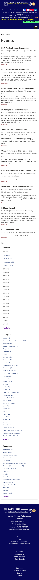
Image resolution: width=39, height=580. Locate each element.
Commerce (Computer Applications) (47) (14, 463)
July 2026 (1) (7, 255)
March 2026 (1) (8, 258)
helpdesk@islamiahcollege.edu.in (21, 529)
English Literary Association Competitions (17, 88)
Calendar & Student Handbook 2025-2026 (19, 543)
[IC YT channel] (30, 10)
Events (19, 573)
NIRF (12, 12)
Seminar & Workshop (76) (10, 403)
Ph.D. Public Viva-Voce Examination (15, 48)
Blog (19, 539)
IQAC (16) (5, 384)
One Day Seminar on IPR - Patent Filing (16, 151)
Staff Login (12, 10)
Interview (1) (6, 379)
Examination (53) (7, 368)
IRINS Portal (13, 17)
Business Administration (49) (11, 455)
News (20, 575)
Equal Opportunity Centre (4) (11, 365)
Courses (19, 552)
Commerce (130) (7, 460)
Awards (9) (6, 417)
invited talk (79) (7, 381)
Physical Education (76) (9, 485)
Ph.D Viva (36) (7, 419)
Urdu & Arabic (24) (8, 493)
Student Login (5, 10)
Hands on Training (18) (9, 370)
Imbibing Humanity (8, 208)
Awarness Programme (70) (10, 346)
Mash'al (19, 537)
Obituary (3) (6, 389)
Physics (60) (6, 487)
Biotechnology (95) (8, 452)
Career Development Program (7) (12, 430)
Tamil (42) (5, 490)
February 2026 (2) (9, 262)
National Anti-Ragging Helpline (12, 15)
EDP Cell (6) (6, 362)
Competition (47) (7, 357)
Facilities (19, 568)
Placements (18, 12)
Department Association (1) (10, 436)
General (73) (6, 338)
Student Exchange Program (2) (11, 433)
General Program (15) (9, 427)
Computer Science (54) (9, 468)
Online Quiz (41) (7, 425)
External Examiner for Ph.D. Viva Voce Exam (18, 170)
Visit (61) (5, 411)
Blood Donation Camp (10, 229)
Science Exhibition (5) (9, 398)
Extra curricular (20, 571)
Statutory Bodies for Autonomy (27, 15)
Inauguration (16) (8, 376)
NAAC (3, 12)
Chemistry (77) (7, 457)
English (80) (6, 471)
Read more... (4, 64)
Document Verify (33, 12)
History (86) (6, 476)
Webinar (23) (6, 414)
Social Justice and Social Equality (14, 129)
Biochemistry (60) (8, 449)
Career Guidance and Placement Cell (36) (14, 340)
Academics (19, 554)
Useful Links (20, 14)
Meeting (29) (6, 387)
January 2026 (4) (8, 265)
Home (3, 34)
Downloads (25, 12)
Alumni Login (20, 10)
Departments (20, 559)
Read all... (6, 328)
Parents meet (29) (8, 395)
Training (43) (6, 408)
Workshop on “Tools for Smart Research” (17, 186)
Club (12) (5, 354)
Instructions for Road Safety (19, 541)
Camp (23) (6, 349)
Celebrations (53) (8, 351)
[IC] (24, 10)
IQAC (7, 12)
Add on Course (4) (8, 343)
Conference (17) (7, 359)
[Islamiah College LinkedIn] (35, 10)
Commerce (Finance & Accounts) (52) (13, 466)
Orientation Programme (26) (11, 392)
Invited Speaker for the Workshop (14, 110)
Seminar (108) (7, 400)
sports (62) (6, 406)
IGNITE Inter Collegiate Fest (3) (11, 373)
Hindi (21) (5, 474)
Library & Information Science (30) (12, 479)
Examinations (19, 557)
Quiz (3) (5, 422)
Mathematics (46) (8, 482)
